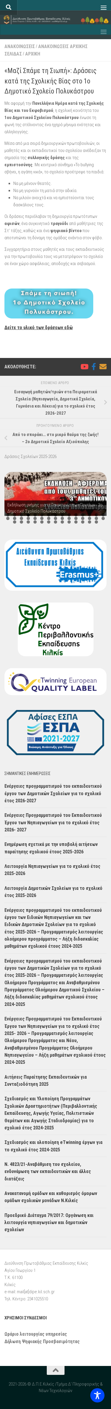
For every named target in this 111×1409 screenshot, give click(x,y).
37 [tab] (55, 522)
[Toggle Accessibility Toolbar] (97, 1395)
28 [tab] (89, 518)
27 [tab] (82, 518)
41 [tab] (82, 522)
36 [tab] (48, 522)
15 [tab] (103, 514)
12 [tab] (82, 514)
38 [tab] (62, 522)
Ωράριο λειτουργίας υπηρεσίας (35, 1334)
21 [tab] (42, 518)
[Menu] (103, 7)
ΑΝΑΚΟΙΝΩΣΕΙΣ (19, 46)
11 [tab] (76, 514)
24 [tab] (62, 518)
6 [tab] (42, 514)
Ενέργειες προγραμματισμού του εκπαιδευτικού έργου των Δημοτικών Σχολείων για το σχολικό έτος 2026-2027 (53, 793)
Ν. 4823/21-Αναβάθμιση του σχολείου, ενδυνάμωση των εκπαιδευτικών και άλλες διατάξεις (47, 1171)
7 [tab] (48, 514)
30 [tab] (103, 518)
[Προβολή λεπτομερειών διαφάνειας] (55, 494)
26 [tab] (76, 518)
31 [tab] (14, 522)
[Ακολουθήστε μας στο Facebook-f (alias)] (93, 366)
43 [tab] (96, 522)
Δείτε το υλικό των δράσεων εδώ (38, 327)
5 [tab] (35, 514)
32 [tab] (21, 522)
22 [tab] (48, 518)
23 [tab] (55, 518)
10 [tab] (69, 514)
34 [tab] (35, 522)
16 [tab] (7, 518)
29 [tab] (96, 518)
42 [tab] (89, 522)
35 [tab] (42, 522)
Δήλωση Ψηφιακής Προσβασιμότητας (42, 1341)
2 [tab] (14, 514)
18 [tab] (21, 518)
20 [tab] (35, 518)
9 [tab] (62, 514)
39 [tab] (69, 522)
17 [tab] (14, 518)
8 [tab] (55, 514)
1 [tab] (7, 514)
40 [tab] (76, 522)
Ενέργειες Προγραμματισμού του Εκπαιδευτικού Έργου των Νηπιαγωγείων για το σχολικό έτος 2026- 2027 (53, 822)
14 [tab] (96, 514)
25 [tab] (69, 518)
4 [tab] (28, 514)
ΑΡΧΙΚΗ (32, 54)
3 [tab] (21, 514)
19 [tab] (28, 518)
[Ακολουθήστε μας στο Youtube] (84, 366)
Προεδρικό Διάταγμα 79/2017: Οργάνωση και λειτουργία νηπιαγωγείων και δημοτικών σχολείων (49, 1222)
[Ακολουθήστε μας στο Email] (103, 366)
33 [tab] (28, 522)
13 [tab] (89, 514)
